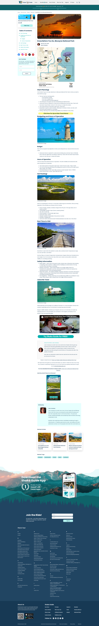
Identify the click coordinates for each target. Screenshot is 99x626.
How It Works (48, 609)
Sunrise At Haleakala (70, 552)
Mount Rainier (52, 556)
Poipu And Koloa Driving (54, 596)
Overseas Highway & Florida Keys (56, 577)
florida (54, 457)
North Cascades (53, 567)
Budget (23, 38)
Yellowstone (68, 579)
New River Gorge (53, 566)
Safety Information (24, 47)
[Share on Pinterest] (33, 54)
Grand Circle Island (37, 549)
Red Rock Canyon (69, 533)
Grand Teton (36, 553)
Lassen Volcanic (53, 545)
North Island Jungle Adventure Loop (57, 569)
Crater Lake (20, 572)
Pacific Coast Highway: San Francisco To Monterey (57, 591)
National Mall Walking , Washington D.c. (57, 564)
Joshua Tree (36, 590)
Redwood (68, 535)
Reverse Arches (69, 536)
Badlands (19, 540)
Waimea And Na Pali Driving (71, 569)
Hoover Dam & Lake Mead (39, 577)
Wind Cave (68, 574)
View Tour (26, 25)
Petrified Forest (53, 593)
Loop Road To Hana (54, 548)
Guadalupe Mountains (38, 560)
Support (67, 2)
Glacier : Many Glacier (38, 539)
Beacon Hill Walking (21, 541)
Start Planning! (23, 33)
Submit (26, 73)
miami (59, 457)
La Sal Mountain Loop (54, 541)
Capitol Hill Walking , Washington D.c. (25, 564)
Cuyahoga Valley (21, 573)
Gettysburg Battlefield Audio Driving (40, 536)
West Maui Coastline (70, 570)
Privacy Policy (72, 624)
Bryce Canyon (20, 557)
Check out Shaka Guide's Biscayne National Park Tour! (64, 360)
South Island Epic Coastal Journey (72, 551)
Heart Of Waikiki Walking (38, 569)
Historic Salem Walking (38, 574)
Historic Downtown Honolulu (39, 570)
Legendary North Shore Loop (55, 546)
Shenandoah (68, 549)
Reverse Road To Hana (70, 538)
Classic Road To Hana (22, 568)
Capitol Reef (20, 565)
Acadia (19, 533)
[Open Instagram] (22, 54)
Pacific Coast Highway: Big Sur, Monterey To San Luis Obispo (56, 588)
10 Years (72, 2)
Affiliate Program (59, 612)
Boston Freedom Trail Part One (23, 554)
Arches (19, 535)
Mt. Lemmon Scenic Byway (55, 559)
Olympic (51, 575)
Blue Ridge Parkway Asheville (23, 549)
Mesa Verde (52, 553)
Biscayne (32, 12)
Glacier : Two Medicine (38, 543)
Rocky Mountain (69, 539)
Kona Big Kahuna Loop (54, 536)
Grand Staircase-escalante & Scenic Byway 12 (41, 551)
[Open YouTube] (26, 54)
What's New (47, 612)
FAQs (68, 609)
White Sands (68, 572)
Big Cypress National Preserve (23, 545)
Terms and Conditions (63, 624)
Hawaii (68, 612)
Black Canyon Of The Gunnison (23, 548)
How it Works (52, 2)
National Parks (77, 612)
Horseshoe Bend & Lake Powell (40, 578)
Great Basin (36, 555)
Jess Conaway (44, 45)
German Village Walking (38, 535)
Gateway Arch (36, 533)
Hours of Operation (26, 41)
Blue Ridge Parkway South (23, 551)
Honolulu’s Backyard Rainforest (40, 575)
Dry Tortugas (20, 580)
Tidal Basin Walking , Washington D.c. (73, 562)
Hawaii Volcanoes (37, 567)
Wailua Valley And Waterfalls (71, 567)
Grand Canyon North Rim (38, 546)
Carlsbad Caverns (21, 567)
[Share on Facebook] (19, 54)
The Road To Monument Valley (72, 559)
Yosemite (68, 580)
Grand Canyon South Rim (38, 547)
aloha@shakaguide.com (59, 366)
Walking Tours (58, 615)
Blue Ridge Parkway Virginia (23, 552)
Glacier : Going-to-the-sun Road (40, 538)
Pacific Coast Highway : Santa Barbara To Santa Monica (57, 586)
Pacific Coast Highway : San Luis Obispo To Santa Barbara (56, 583)
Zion (67, 585)
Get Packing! (23, 43)
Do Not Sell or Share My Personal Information (48, 624)
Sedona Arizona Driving (70, 546)
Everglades (20, 586)
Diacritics (79, 624)
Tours (36, 2)
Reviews (76, 607)
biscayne (40, 457)
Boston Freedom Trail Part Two (23, 556)
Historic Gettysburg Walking (39, 572)
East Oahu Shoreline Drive (23, 585)
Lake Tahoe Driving (53, 543)
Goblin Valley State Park (38, 544)
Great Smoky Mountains (38, 558)
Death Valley (20, 578)
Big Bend (19, 543)
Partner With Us (77, 609)
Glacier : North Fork (37, 541)
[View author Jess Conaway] (38, 44)
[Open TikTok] (29, 54)
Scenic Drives (48, 615)
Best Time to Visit (24, 45)
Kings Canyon (52, 533)
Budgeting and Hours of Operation (25, 36)
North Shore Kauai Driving (55, 570)
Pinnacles (52, 594)
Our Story (47, 607)
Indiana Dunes (36, 585)
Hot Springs (36, 580)
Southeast (66, 457)
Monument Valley (53, 554)
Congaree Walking (21, 570)
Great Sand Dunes (37, 556)
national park (47, 457)
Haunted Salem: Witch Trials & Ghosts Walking (41, 566)
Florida (28, 12)
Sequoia (67, 548)
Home (19, 12)
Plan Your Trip (60, 2)
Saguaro (68, 545)
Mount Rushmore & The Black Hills (56, 557)
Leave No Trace (23, 49)
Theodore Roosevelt (70, 561)
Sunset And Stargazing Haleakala (72, 554)
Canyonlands (20, 562)
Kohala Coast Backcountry (55, 535)
